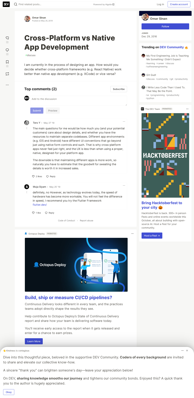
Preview (52, 110)
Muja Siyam (39, 186)
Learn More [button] (33, 341)
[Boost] (7, 74)
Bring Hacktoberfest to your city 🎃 (162, 205)
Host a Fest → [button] (152, 235)
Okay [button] (9, 392)
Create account (179, 4)
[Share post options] (7, 85)
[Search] (16, 4)
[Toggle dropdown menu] (124, 121)
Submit (37, 110)
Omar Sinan (39, 17)
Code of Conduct (66, 220)
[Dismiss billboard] (187, 350)
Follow (165, 26)
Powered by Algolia (102, 4)
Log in (160, 4)
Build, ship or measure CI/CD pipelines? (68, 297)
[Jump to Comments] (7, 51)
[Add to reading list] (7, 63)
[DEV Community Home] (6, 4)
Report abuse (86, 220)
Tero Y (36, 122)
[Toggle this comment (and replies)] (27, 128)
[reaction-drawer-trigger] (7, 39)
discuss (30, 55)
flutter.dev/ (40, 204)
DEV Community (172, 47)
